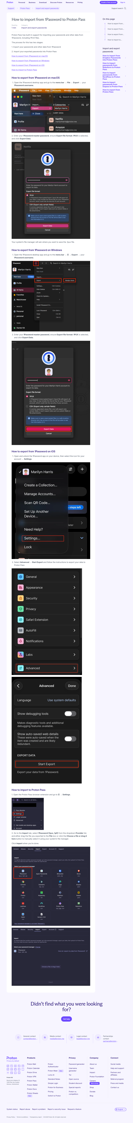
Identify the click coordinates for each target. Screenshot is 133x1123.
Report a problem (39, 1109)
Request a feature (74, 1109)
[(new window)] (8, 1066)
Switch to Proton (54, 1096)
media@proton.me (57, 1039)
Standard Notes (54, 1079)
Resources (70, 2)
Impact (92, 1072)
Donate (92, 1092)
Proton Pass (25, 8)
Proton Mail (31, 1064)
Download (43, 2)
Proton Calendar (33, 1068)
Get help (66, 1019)
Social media (115, 1064)
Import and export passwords (47, 8)
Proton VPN (31, 1077)
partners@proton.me (110, 1041)
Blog (91, 1096)
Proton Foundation (97, 1077)
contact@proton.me (30, 1039)
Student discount (75, 1083)
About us (93, 1064)
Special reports (75, 1087)
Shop (92, 1087)
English (120, 1109)
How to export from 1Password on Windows (30, 61)
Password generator (77, 1064)
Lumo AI (51, 1075)
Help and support (117, 1068)
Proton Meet (52, 1071)
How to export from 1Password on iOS (28, 65)
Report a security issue (57, 1109)
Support (11, 8)
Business (32, 2)
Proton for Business (55, 1087)
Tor (70, 1075)
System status (12, 1109)
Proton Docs (32, 1089)
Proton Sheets (32, 1093)
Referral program (117, 1079)
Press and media (117, 1083)
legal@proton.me (83, 1039)
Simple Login (53, 1083)
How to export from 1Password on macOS (30, 56)
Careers (93, 1081)
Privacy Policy (11, 1117)
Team (92, 1068)
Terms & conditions (22, 1117)
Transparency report (36, 1117)
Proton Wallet (32, 1085)
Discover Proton (56, 2)
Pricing (80, 2)
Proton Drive (32, 1072)
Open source (74, 1079)
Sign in (122, 2)
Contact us (115, 1087)
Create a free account (108, 2)
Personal (21, 2)
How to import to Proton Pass (24, 70)
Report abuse (25, 1109)
